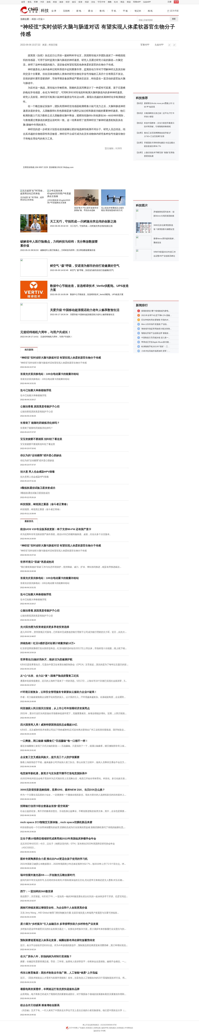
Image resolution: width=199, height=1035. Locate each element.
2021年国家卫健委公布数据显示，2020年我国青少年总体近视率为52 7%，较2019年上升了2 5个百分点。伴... (73, 864)
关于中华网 (73, 1028)
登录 (176, 2)
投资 (80, 2)
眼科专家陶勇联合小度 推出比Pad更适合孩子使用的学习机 (54, 858)
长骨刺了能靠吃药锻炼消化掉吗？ (36, 428)
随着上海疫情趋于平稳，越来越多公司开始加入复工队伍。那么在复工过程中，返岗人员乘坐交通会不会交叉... (73, 762)
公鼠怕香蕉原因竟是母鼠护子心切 (36, 411)
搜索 (174, 19)
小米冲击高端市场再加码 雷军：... (155, 351)
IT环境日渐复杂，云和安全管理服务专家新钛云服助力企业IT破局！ (58, 692)
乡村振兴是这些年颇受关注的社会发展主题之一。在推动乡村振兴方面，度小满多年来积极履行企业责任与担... (73, 929)
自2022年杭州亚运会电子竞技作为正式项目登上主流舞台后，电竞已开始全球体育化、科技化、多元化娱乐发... (73, 778)
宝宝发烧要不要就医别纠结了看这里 (37, 444)
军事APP (137, 2)
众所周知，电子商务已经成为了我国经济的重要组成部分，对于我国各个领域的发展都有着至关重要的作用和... (73, 994)
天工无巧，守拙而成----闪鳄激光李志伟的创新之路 (83, 221)
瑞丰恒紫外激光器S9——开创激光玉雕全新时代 (47, 875)
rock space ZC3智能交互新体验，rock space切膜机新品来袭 (56, 822)
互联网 (66, 11)
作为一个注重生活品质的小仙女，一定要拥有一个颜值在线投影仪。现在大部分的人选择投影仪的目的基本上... (73, 795)
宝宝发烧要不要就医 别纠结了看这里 (41, 439)
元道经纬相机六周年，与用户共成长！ (45, 332)
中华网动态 (129, 1028)
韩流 (122, 2)
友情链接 (120, 1028)
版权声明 (105, 1028)
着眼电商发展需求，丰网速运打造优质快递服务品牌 (49, 989)
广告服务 (82, 1028)
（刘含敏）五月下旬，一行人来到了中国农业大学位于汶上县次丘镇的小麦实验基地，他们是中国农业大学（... (73, 1010)
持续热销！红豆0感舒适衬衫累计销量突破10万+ (47, 643)
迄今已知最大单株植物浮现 (35, 390)
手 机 (113, 11)
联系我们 (89, 1028)
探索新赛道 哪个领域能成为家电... (155, 311)
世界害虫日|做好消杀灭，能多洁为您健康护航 (46, 659)
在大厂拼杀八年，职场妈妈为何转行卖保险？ (46, 956)
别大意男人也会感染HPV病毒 (34, 477)
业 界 (53, 11)
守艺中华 (101, 2)
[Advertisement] (66, 182)
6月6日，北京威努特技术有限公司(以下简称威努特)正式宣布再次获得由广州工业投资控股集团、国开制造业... (72, 730)
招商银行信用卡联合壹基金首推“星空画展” (44, 806)
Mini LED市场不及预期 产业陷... (154, 324)
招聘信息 (97, 1028)
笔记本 (138, 11)
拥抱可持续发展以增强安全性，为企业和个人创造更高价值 (53, 907)
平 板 (125, 11)
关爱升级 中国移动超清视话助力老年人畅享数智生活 (84, 310)
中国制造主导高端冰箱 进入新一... (155, 337)
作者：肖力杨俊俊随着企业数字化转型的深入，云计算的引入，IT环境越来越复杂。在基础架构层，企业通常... (73, 697)
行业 (40, 19)
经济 (68, 2)
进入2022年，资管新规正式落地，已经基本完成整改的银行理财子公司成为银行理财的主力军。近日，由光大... (73, 632)
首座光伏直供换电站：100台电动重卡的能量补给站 (49, 374)
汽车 (42, 2)
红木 (116, 2)
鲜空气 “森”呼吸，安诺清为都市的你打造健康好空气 (84, 265)
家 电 (78, 11)
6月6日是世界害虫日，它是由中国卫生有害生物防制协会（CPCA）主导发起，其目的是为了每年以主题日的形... (74, 664)
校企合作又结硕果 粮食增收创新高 (40, 1005)
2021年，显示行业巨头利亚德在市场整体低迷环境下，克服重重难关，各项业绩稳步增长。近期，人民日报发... (73, 713)
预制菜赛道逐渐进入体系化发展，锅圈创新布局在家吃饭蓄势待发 (57, 940)
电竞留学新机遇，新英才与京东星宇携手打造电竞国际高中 (53, 773)
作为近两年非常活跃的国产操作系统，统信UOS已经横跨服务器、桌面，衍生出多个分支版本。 (66, 534)
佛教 (110, 2)
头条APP (147, 2)
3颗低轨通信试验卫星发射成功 (37, 487)
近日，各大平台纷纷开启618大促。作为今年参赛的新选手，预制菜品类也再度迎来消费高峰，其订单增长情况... (73, 945)
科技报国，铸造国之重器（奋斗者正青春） (44, 504)
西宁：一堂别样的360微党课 (36, 891)
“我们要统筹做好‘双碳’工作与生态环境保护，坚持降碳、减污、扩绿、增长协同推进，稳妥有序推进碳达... (70, 567)
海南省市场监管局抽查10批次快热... (156, 329)
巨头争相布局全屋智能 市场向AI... (155, 320)
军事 (36, 2)
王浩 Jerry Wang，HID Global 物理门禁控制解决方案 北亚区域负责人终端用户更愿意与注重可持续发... (69, 913)
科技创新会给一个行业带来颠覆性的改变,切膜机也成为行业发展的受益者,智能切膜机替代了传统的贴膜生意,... (72, 827)
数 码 (102, 11)
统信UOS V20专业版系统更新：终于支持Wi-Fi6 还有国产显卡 (55, 529)
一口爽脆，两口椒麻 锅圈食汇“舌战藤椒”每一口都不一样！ (54, 740)
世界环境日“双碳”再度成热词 (37, 561)
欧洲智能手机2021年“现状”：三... (155, 346)
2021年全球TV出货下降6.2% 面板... (156, 315)
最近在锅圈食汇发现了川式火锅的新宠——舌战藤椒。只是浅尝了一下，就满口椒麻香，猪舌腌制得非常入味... (73, 746)
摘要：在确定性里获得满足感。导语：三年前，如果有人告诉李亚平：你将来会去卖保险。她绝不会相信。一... (73, 961)
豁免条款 (112, 1028)
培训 (87, 2)
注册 (169, 2)
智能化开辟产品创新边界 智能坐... (155, 333)
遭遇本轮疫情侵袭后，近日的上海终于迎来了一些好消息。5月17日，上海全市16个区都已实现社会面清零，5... (73, 681)
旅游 (61, 2)
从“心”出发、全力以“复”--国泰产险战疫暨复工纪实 (49, 675)
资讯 (29, 2)
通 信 (90, 11)
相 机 (150, 11)
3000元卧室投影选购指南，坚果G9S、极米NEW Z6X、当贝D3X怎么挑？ (62, 789)
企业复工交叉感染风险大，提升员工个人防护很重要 (49, 757)
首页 (23, 2)
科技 (55, 2)
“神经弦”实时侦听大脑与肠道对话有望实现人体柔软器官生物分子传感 (53, 363)
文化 (93, 2)
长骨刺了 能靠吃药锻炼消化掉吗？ (40, 422)
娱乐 (74, 2)
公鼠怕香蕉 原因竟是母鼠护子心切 (40, 406)
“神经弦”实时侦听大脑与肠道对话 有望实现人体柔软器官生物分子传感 (60, 357)
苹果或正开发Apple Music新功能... (155, 342)
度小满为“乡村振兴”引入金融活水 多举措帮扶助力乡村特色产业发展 (59, 923)
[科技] (29, 9)
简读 (129, 2)
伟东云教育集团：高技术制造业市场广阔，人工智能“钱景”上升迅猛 (59, 972)
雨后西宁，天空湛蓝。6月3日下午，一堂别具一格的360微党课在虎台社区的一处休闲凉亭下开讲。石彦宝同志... (74, 896)
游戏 (48, 2)
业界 (140, 133)
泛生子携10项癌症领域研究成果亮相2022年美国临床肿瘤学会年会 (58, 838)
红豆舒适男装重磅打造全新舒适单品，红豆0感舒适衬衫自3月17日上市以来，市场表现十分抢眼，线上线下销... (73, 648)
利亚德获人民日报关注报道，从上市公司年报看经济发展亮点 (55, 708)
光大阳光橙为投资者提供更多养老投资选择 (44, 626)
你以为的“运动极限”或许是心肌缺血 (41, 455)
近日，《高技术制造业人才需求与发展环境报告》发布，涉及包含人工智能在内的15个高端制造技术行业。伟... (73, 978)
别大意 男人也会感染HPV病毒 (37, 471)
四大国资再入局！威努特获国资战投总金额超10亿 (48, 724)
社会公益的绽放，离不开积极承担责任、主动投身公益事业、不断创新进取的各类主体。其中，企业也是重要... (73, 811)
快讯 (140, 103)
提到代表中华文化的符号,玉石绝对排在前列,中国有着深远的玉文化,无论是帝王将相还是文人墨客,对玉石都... (72, 880)
